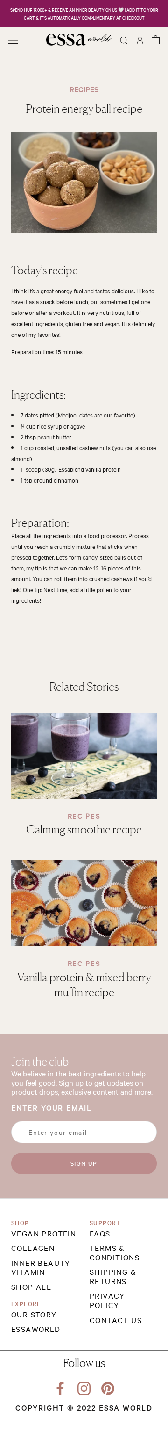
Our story (34, 1314)
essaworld (36, 1329)
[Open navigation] (13, 40)
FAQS (100, 1233)
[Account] (140, 40)
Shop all (31, 1287)
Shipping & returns (113, 1276)
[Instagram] (84, 1386)
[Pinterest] (107, 1386)
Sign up (84, 1163)
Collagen (33, 1248)
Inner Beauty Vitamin (40, 1267)
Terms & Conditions (115, 1252)
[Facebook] (60, 1386)
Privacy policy (107, 1300)
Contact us (116, 1320)
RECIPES (84, 815)
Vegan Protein (43, 1233)
